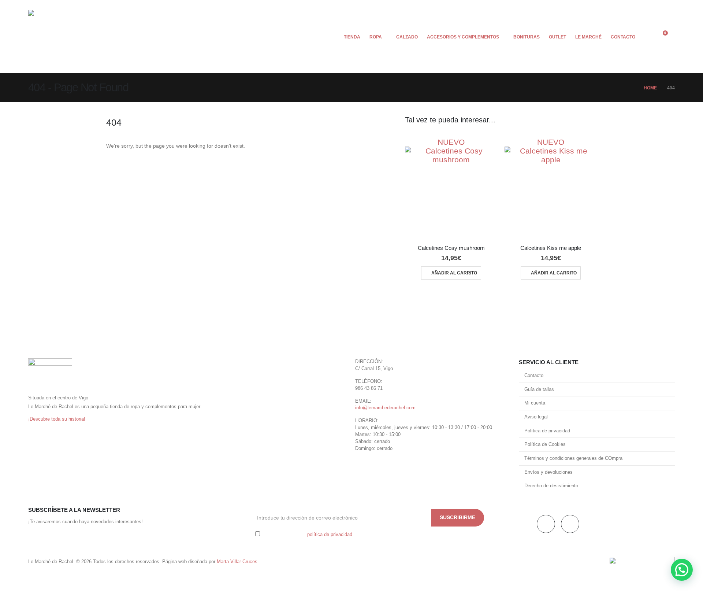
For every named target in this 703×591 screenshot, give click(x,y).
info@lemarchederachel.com (385, 407)
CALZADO (407, 37)
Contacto (533, 375)
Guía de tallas (539, 389)
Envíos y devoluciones (548, 472)
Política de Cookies (545, 444)
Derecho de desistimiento (551, 485)
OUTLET (557, 37)
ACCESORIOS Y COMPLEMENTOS (463, 37)
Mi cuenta (534, 403)
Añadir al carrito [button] (454, 273)
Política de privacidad (547, 430)
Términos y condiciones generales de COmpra (573, 458)
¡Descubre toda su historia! (56, 419)
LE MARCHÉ (588, 37)
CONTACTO (623, 37)
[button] (645, 36)
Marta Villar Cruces (237, 561)
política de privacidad (329, 534)
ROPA (375, 37)
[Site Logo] (50, 36)
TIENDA (352, 37)
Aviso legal (536, 417)
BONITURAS (526, 37)
